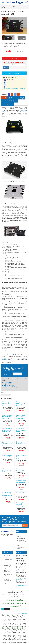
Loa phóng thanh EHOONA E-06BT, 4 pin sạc (8, 408)
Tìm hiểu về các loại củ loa (21, 544)
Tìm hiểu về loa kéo (21, 538)
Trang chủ (3, 6)
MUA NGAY (18, 374)
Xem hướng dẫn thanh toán (9, 101)
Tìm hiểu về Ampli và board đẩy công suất (21, 541)
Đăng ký (6, 67)
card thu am (4, 394)
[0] (26, 2)
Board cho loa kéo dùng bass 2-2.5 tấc (21, 485)
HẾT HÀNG (14, 58)
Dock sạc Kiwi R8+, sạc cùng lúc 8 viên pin (8, 448)
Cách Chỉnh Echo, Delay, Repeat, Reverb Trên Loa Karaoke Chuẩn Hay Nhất (7, 565)
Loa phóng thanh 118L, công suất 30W (7, 460)
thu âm (9, 394)
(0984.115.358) (19, 579)
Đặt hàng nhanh (13, 98)
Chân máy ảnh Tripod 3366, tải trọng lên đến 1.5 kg (21, 509)
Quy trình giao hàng (7, 104)
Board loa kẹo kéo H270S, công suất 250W (8, 475)
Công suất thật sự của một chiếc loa (7, 556)
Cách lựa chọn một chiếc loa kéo (21, 548)
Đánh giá (21, 98)
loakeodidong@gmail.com (21, 585)
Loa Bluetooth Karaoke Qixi (20, 535)
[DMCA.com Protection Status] (5, 608)
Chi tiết (4, 98)
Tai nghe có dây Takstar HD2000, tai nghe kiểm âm (21, 408)
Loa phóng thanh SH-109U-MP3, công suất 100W (21, 448)
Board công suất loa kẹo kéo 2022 (21, 473)
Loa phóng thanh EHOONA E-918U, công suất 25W (7, 422)
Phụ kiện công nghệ (11, 6)
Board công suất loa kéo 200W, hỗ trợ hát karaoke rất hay (7, 499)
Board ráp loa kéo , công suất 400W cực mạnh (21, 462)
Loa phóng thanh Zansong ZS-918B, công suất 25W (8, 435)
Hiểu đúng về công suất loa (7, 560)
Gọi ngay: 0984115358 (15, 73)
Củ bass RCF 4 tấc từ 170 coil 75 (21, 496)
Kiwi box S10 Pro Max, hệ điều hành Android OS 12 (21, 435)
